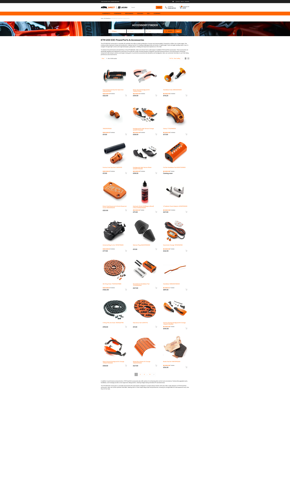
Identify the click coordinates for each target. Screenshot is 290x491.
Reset (178, 31)
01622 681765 (172, 8)
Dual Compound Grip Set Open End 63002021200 (113, 90)
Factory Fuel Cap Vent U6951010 (112, 167)
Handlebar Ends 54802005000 (172, 90)
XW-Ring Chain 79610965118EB (112, 284)
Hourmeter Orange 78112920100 (173, 245)
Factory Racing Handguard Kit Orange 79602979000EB (174, 323)
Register (187, 1)
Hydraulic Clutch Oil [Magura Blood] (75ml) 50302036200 (143, 206)
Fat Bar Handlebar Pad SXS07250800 (174, 167)
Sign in (182, 1)
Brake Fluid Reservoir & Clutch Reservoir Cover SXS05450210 (115, 206)
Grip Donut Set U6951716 (140, 322)
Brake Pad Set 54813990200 (171, 361)
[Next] (154, 374)
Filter (103, 58)
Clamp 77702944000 (169, 128)
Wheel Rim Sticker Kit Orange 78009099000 (141, 362)
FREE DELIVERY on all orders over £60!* (110, 1)
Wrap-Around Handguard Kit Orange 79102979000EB (113, 362)
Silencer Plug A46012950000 (141, 245)
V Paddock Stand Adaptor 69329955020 (175, 206)
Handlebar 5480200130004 (171, 284)
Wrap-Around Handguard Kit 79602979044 (141, 90)
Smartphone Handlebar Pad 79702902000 (141, 284)
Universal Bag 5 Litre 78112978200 (113, 245)
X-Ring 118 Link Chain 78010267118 (113, 322)
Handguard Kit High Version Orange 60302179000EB (143, 129)
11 (149, 374)
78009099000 (107, 128)
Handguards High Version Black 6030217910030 (142, 168)
